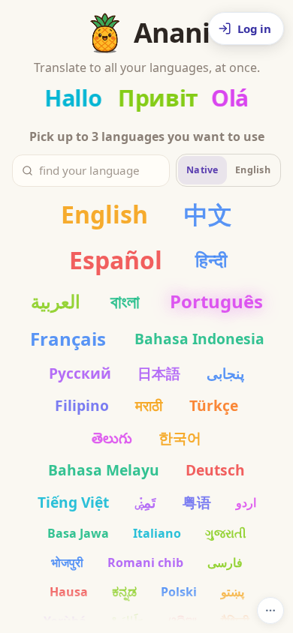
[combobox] (99, 170)
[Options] (270, 610)
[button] (245, 28)
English (252, 170)
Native (202, 170)
